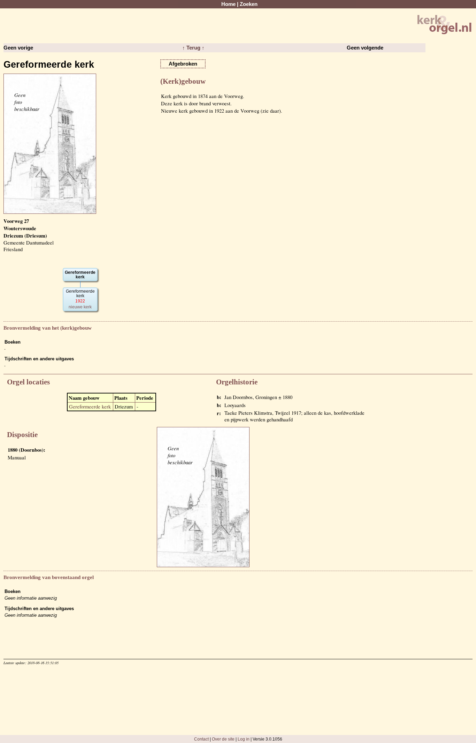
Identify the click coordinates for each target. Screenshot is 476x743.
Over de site (223, 739)
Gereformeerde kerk (90, 406)
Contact (201, 739)
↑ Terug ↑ (193, 48)
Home (228, 4)
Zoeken (249, 4)
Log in (243, 739)
